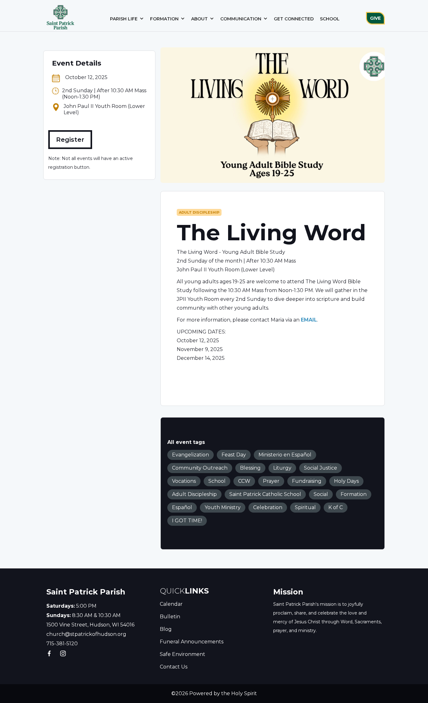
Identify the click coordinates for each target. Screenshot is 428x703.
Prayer (271, 481)
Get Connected (294, 19)
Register (70, 139)
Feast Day (234, 455)
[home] (60, 16)
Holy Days (346, 481)
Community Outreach (199, 468)
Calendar (171, 604)
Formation (354, 494)
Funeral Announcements (191, 642)
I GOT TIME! (187, 521)
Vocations (184, 481)
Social (321, 494)
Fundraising (306, 481)
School (330, 19)
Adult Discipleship (199, 212)
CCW (244, 481)
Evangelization (190, 455)
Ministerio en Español (284, 455)
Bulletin (170, 617)
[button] (127, 19)
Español (182, 507)
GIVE (375, 18)
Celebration (267, 507)
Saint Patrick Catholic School (265, 494)
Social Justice (320, 468)
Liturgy (282, 468)
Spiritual (305, 507)
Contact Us (173, 667)
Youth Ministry (223, 507)
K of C (335, 507)
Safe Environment (182, 654)
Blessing (250, 468)
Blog (166, 629)
